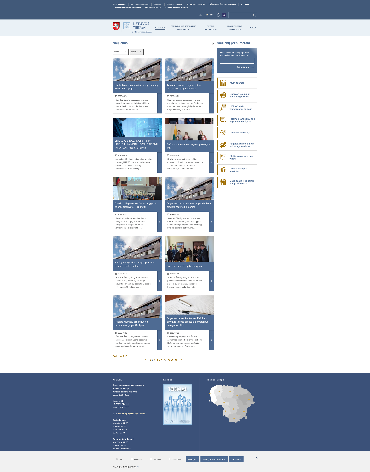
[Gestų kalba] (218, 15)
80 (176, 360)
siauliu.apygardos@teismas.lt (132, 414)
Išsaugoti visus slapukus (214, 459)
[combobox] (121, 52)
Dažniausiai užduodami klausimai (222, 4)
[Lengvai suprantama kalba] (224, 15)
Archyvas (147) (120, 356)
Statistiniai (157, 459)
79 (172, 360)
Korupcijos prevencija (196, 4)
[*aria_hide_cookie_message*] (256, 458)
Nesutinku (236, 459)
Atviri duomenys (119, 4)
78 (169, 360)
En (211, 15)
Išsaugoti (192, 459)
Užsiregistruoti (243, 67)
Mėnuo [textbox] (134, 52)
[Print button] (213, 43)
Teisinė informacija (174, 4)
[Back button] (146, 360)
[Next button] (180, 360)
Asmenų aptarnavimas (140, 4)
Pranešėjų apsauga (153, 7)
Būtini (121, 459)
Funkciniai (138, 459)
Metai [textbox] (116, 52)
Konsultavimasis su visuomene (128, 7)
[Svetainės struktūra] (200, 15)
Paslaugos (158, 4)
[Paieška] (254, 15)
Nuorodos (245, 4)
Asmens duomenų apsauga (176, 7)
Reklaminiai (176, 459)
